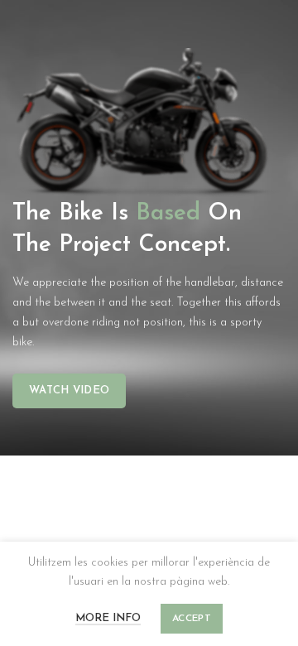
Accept (191, 619)
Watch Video (69, 390)
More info (108, 618)
